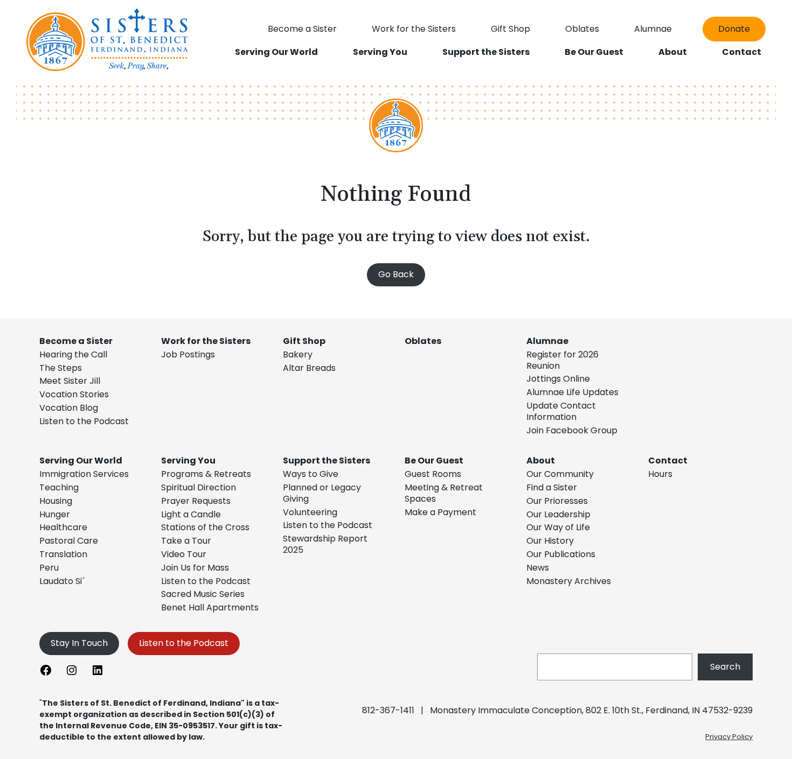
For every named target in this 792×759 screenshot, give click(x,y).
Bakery (297, 354)
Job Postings (188, 354)
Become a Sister (76, 341)
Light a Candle (191, 514)
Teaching (59, 487)
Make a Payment (440, 512)
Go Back (396, 274)
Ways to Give (310, 474)
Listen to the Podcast (84, 421)
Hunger (54, 514)
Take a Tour (186, 541)
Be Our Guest (434, 460)
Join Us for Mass (195, 567)
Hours (660, 474)
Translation (63, 554)
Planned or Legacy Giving (322, 493)
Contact (667, 460)
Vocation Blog (68, 408)
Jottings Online (558, 379)
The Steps (60, 368)
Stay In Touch (79, 643)
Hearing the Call (73, 354)
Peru (49, 567)
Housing (55, 501)
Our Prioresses (557, 501)
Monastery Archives (568, 581)
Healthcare (63, 527)
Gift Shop (304, 341)
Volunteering (310, 512)
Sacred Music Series (204, 594)
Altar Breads (309, 368)
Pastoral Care (68, 541)
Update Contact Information (561, 411)
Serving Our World (80, 460)
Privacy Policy (729, 737)
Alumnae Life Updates (572, 392)
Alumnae (547, 341)
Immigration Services (84, 474)
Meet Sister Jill (69, 381)
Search (725, 666)
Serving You (188, 460)
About (540, 460)
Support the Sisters (326, 460)
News (537, 567)
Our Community (560, 474)
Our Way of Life (558, 527)
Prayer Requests (196, 501)
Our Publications (560, 554)
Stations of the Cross (205, 527)
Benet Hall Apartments (210, 607)
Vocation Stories (74, 394)
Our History (550, 541)
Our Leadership (558, 514)
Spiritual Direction (198, 487)
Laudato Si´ (62, 581)
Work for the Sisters (206, 341)
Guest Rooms (433, 474)
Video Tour (183, 554)
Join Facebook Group (571, 430)
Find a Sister (551, 487)
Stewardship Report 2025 (325, 544)
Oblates (423, 341)
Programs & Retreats (206, 474)
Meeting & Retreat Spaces (444, 493)
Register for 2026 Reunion (562, 360)
